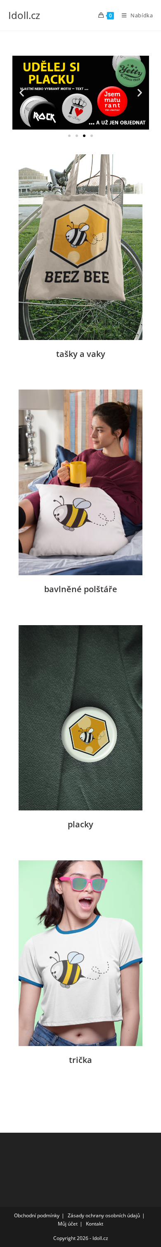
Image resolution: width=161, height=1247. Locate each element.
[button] (22, 92)
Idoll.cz (24, 15)
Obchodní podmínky (36, 1215)
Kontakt (94, 1223)
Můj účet (68, 1223)
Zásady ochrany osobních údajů (104, 1215)
